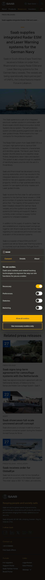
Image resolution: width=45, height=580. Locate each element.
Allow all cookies (22, 318)
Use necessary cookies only (22, 326)
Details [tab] (22, 258)
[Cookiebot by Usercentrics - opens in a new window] (32, 252)
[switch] (39, 293)
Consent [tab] (8, 258)
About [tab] (36, 258)
